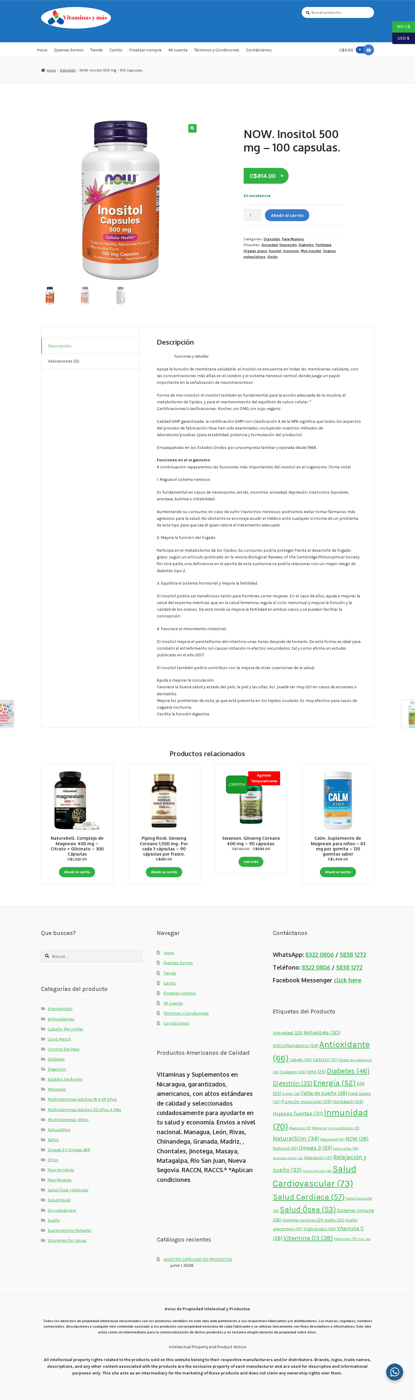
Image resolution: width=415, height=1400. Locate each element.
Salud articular (317, 1171)
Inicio (42, 49)
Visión (272, 257)
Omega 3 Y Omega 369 (69, 1149)
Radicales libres (288, 1158)
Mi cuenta (177, 49)
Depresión (288, 245)
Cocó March (59, 1039)
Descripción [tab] (59, 345)
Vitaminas (345, 1239)
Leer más (251, 862)
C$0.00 (350, 49)
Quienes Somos (69, 49)
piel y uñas (346, 1148)
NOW (357, 1139)
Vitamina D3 (308, 1238)
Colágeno (293, 1072)
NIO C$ (401, 26)
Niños (53, 1139)
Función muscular (307, 1101)
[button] (192, 128)
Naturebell (332, 1139)
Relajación (318, 1157)
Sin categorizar (62, 1210)
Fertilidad (323, 245)
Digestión (68, 70)
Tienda (96, 49)
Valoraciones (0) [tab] (63, 361)
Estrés (291, 1094)
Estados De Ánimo (65, 1079)
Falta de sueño (324, 1093)
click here (347, 980)
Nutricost (285, 1148)
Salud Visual (59, 1199)
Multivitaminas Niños (68, 1119)
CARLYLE (325, 1059)
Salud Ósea (308, 1209)
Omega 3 (315, 1148)
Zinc (364, 1239)
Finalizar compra (145, 49)
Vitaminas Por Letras (67, 1240)
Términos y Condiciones (216, 49)
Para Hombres (61, 1169)
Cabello (301, 1060)
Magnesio (300, 1128)
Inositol (275, 251)
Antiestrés (322, 1032)
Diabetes (306, 245)
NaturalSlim (59, 1129)
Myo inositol (311, 251)
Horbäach (348, 1101)
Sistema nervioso (303, 1220)
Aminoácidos (60, 1008)
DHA (316, 1072)
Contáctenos (259, 49)
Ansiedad (270, 245)
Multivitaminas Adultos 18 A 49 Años (82, 1099)
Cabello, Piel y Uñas (65, 1029)
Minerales (57, 1089)
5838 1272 (353, 954)
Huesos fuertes (298, 1113)
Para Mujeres (293, 239)
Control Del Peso (64, 1049)
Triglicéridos (319, 1229)
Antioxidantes (61, 1018)
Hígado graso (255, 251)
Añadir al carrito (287, 215)
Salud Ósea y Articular (68, 1189)
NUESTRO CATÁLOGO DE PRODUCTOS (197, 1259)
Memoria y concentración (335, 1128)
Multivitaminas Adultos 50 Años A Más (84, 1109)
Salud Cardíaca (309, 1197)
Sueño (54, 1220)
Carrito (115, 49)
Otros (53, 1159)
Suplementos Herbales (69, 1230)
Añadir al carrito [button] (77, 872)
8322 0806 (319, 954)
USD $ (401, 37)
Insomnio (291, 251)
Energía (334, 1082)
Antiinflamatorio (295, 1045)
